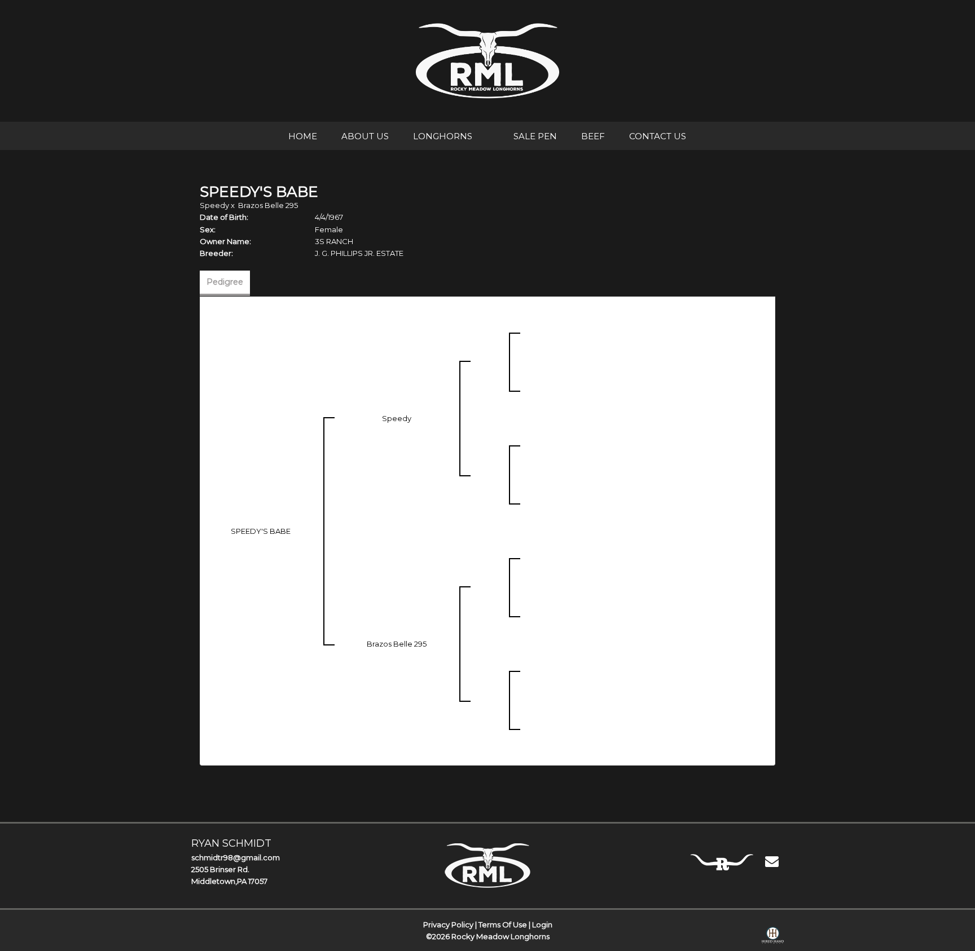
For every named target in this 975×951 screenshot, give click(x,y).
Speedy (214, 205)
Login (542, 924)
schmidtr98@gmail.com (235, 857)
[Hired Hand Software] (773, 937)
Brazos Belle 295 (268, 205)
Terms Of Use (502, 924)
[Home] (488, 865)
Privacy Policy (448, 924)
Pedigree (225, 282)
